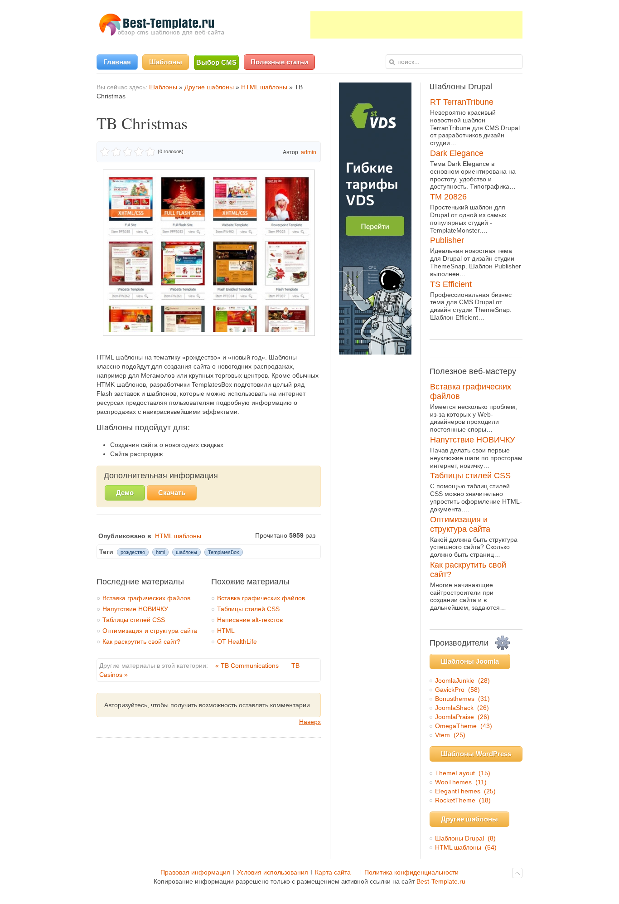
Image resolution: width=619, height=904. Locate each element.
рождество (133, 552)
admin (308, 152)
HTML (226, 630)
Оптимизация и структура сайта (149, 630)
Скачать (171, 492)
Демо (125, 492)
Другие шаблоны (209, 87)
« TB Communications (247, 665)
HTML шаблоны (264, 87)
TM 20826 (448, 196)
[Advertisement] (416, 25)
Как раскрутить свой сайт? (141, 641)
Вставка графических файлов (146, 598)
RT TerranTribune (461, 102)
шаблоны (186, 552)
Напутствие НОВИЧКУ (135, 608)
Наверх (310, 721)
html (160, 552)
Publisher (447, 240)
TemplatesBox (223, 552)
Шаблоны (163, 87)
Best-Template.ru (440, 881)
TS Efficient (451, 284)
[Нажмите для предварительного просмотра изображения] (209, 333)
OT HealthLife (237, 641)
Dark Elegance (457, 153)
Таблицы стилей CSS (133, 619)
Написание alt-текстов (250, 619)
